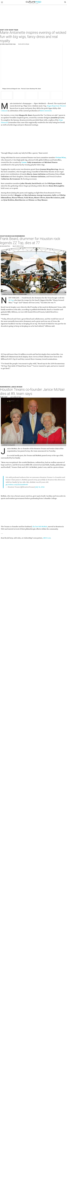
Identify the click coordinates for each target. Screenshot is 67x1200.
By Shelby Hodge (4, 44)
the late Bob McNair (39, 526)
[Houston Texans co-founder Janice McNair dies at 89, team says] (33, 422)
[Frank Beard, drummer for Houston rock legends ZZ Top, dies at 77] (33, 271)
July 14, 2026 (39, 487)
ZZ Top (11, 300)
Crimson (4, 111)
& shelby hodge (12, 44)
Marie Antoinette (46, 111)
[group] (6, 95)
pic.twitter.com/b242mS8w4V (17, 484)
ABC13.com (47, 538)
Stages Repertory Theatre (56, 106)
